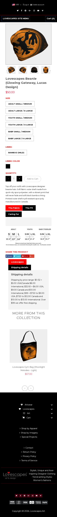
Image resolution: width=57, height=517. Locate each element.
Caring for (13, 214)
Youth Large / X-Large (20, 125)
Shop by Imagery (29, 433)
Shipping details (19, 267)
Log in (26, 5)
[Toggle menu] (52, 404)
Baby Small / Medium (19, 131)
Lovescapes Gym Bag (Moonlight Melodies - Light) (28, 369)
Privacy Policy (29, 456)
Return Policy (29, 452)
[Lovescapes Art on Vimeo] (42, 10)
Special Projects (29, 437)
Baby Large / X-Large (19, 138)
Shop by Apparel (29, 428)
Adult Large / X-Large (20, 111)
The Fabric (14, 208)
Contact (29, 448)
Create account (38, 5)
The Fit (29, 208)
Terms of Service (29, 460)
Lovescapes (17, 262)
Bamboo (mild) (16, 152)
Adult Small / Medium (20, 104)
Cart (50, 18)
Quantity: (11, 173)
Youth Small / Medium (20, 118)
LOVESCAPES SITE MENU (16, 18)
